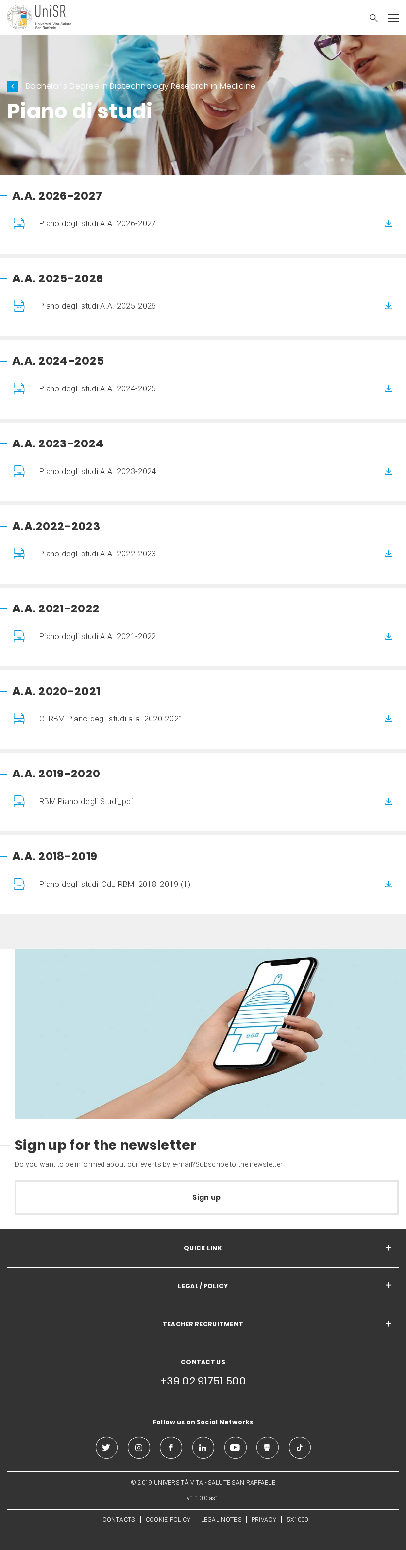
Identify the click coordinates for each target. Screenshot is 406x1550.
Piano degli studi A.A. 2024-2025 (97, 388)
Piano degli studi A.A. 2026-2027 (97, 223)
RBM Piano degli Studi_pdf (86, 801)
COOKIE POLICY (168, 1519)
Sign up (206, 1197)
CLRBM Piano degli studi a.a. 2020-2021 (111, 718)
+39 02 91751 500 (203, 1381)
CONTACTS (118, 1519)
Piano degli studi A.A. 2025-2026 (97, 306)
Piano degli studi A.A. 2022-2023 (97, 553)
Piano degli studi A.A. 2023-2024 (97, 471)
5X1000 (297, 1519)
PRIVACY (264, 1519)
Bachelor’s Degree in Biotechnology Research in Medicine (141, 86)
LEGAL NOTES (221, 1519)
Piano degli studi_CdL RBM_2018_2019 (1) (115, 884)
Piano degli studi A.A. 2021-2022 (97, 636)
